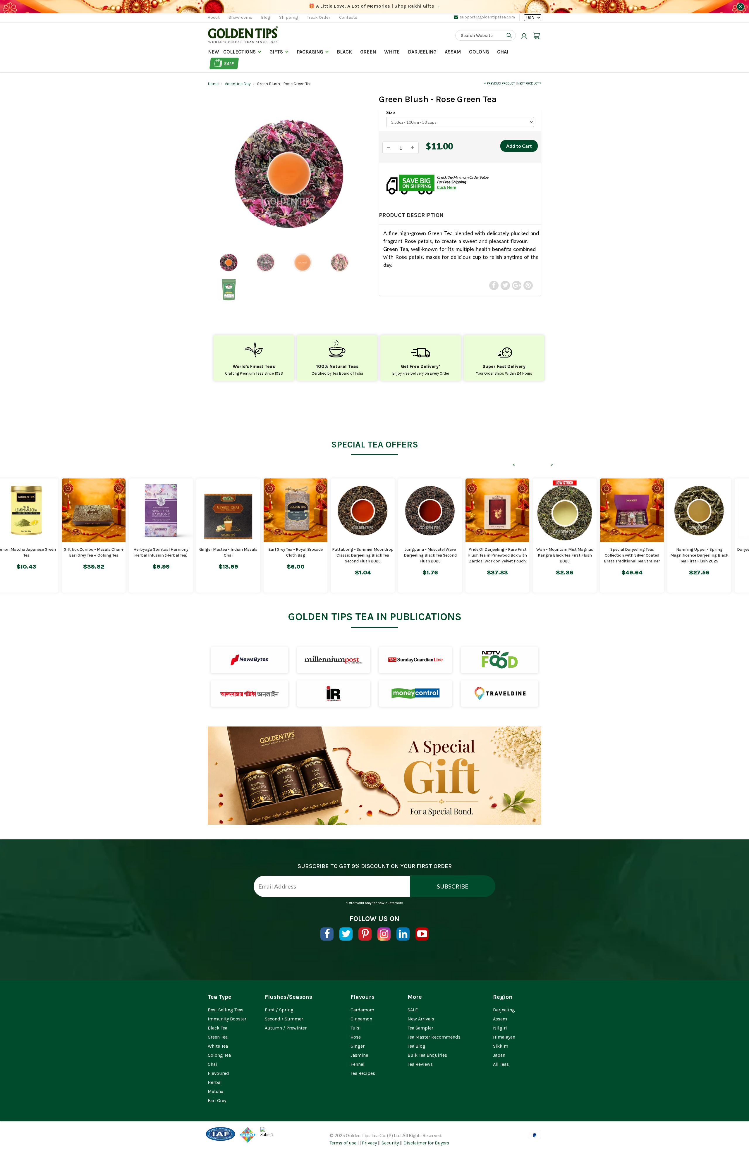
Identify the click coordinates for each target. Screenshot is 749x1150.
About (214, 17)
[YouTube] (422, 934)
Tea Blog (416, 1046)
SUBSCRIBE (452, 886)
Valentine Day (238, 83)
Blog (265, 17)
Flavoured (218, 1073)
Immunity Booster (227, 1019)
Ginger (358, 1046)
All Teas (501, 1064)
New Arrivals (421, 1019)
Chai (502, 52)
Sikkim (500, 1046)
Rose (356, 1037)
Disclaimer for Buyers (426, 1143)
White (392, 52)
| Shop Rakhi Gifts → (375, 6)
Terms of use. (343, 1143)
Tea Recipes (363, 1073)
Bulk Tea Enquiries (427, 1055)
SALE (413, 1010)
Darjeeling (504, 1010)
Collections (239, 52)
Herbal (215, 1082)
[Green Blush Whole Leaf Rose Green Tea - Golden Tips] (289, 173)
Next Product (528, 83)
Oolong (479, 52)
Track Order (318, 17)
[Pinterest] (365, 934)
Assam (453, 52)
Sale (229, 63)
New (213, 52)
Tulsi (356, 1028)
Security (390, 1143)
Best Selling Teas (225, 1010)
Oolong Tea (219, 1055)
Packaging (310, 52)
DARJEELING (422, 52)
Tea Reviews (420, 1064)
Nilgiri (500, 1028)
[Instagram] (384, 934)
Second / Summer (284, 1019)
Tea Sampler (420, 1028)
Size (390, 112)
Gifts (276, 52)
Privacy (369, 1143)
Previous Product (501, 83)
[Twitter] (346, 934)
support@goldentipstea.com (487, 17)
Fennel (358, 1064)
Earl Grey (217, 1100)
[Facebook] (327, 934)
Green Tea (218, 1037)
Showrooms (240, 17)
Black (344, 52)
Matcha (215, 1091)
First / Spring (279, 1010)
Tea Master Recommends (434, 1037)
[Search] (509, 35)
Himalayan (504, 1037)
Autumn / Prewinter (286, 1028)
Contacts (348, 17)
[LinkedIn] (403, 934)
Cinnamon (361, 1019)
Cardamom (362, 1010)
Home (213, 83)
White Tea (218, 1046)
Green (368, 52)
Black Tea (217, 1028)
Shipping (288, 17)
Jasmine (359, 1055)
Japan (499, 1055)
